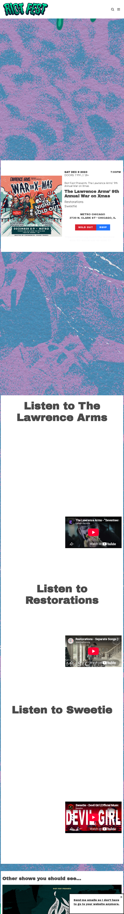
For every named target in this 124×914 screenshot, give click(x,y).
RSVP (103, 227)
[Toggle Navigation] (118, 9)
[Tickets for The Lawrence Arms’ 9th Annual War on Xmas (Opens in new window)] (31, 206)
